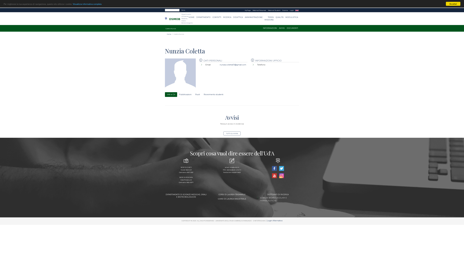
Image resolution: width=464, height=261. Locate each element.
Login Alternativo (275, 220)
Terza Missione (269, 18)
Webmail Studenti (274, 10)
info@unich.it (234, 167)
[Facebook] (275, 168)
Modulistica (291, 17)
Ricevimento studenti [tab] (213, 94)
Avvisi (282, 28)
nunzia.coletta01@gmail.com (233, 65)
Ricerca (227, 17)
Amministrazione (254, 17)
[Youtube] (275, 175)
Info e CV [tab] (171, 94)
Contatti (216, 17)
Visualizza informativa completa (87, 3)
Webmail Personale (259, 10)
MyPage (248, 10)
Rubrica (285, 10)
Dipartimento (203, 17)
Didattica (238, 17)
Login (292, 10)
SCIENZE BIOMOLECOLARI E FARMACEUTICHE (273, 199)
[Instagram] (281, 175)
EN (297, 10)
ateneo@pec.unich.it (234, 170)
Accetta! (453, 3)
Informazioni (270, 28)
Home (191, 17)
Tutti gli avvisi (232, 133)
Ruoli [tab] (197, 94)
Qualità (279, 17)
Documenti (292, 28)
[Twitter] (281, 168)
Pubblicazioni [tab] (185, 94)
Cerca (183, 10)
